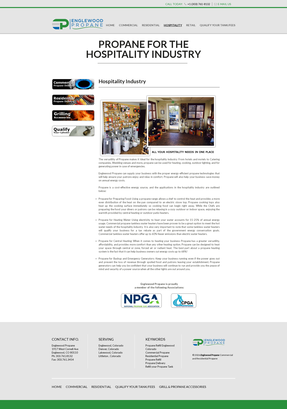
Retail (190, 25)
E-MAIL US (224, 4)
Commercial (128, 25)
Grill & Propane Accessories (182, 386)
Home (110, 25)
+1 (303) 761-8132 (198, 4)
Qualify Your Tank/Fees (217, 25)
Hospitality (173, 25)
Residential (151, 25)
